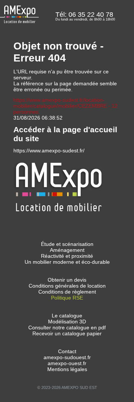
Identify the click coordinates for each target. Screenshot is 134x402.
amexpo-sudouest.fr (67, 357)
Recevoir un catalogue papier (67, 333)
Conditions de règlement (67, 292)
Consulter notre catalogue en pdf (67, 327)
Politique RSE (67, 298)
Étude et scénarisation (67, 244)
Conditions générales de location (67, 286)
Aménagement (67, 250)
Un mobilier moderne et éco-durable (67, 262)
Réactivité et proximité (67, 256)
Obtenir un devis (67, 280)
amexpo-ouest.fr (67, 363)
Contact (67, 351)
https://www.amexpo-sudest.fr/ (48, 150)
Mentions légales (67, 369)
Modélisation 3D (67, 322)
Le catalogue (67, 316)
